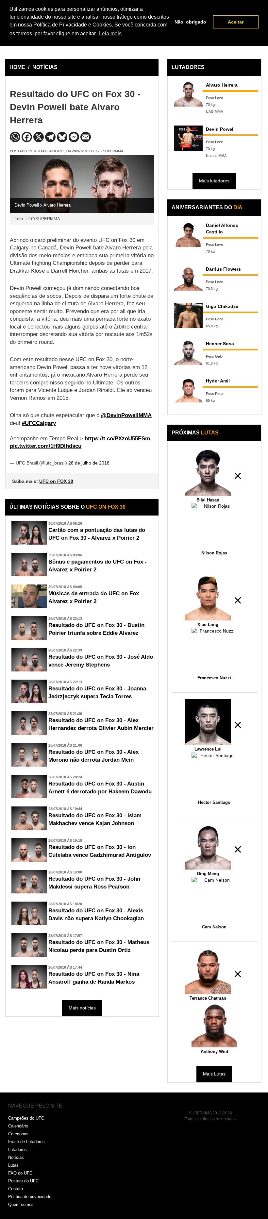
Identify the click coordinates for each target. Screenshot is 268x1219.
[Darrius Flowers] (188, 278)
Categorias (18, 1133)
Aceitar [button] (235, 22)
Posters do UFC (23, 1180)
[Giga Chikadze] (188, 315)
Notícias (16, 1157)
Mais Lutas (214, 1073)
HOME (17, 67)
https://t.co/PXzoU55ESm (117, 438)
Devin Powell (220, 129)
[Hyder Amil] (188, 389)
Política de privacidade (29, 1196)
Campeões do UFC (26, 1118)
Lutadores (17, 1149)
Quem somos (21, 1204)
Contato (15, 1188)
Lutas (13, 1165)
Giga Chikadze (222, 306)
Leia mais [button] (110, 33)
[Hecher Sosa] (188, 352)
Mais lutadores (214, 180)
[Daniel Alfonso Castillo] (188, 234)
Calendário (18, 1126)
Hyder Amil (218, 380)
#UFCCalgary (39, 423)
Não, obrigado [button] (190, 22)
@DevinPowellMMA (126, 415)
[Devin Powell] (188, 138)
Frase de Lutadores (26, 1141)
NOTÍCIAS (45, 67)
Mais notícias (82, 1007)
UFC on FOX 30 (56, 481)
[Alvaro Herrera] (188, 94)
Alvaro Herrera (222, 85)
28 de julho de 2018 (88, 463)
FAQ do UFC (20, 1173)
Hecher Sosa (220, 343)
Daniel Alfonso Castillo (222, 228)
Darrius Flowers (223, 269)
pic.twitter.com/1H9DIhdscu (45, 446)
